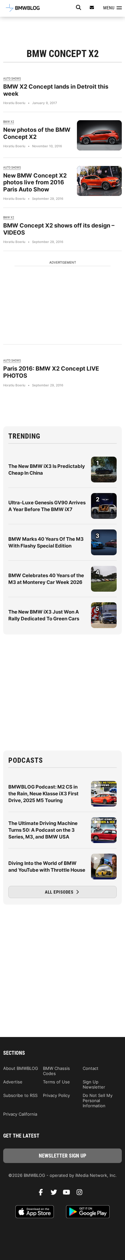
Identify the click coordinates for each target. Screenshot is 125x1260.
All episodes (60, 892)
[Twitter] (56, 1193)
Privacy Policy (56, 1095)
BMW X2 (8, 121)
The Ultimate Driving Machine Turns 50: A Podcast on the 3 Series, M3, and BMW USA (43, 830)
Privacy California (20, 1114)
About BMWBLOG (20, 1068)
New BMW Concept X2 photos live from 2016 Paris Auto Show (35, 182)
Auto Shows (12, 78)
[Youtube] (69, 1193)
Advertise (12, 1081)
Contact (90, 1068)
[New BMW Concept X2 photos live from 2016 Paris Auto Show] (99, 181)
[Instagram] (81, 1193)
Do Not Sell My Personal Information (98, 1100)
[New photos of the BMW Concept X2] (99, 135)
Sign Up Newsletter (94, 1084)
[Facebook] (43, 1193)
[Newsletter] (92, 8)
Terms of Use (56, 1081)
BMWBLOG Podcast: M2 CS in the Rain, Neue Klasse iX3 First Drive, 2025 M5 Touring (43, 793)
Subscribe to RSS (20, 1095)
